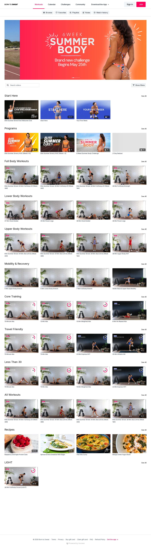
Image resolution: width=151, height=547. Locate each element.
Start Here (11, 95)
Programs (11, 128)
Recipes (9, 429)
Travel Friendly (14, 329)
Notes (87, 12)
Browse (49, 12)
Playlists (75, 12)
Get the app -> (112, 539)
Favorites (62, 12)
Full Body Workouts (17, 161)
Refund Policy (100, 539)
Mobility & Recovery (17, 263)
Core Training (13, 296)
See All (143, 96)
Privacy (61, 539)
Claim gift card (82, 539)
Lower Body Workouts (18, 196)
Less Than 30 (13, 362)
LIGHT (8, 462)
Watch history (102, 12)
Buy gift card (70, 539)
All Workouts (12, 394)
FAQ (91, 539)
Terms (53, 539)
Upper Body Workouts (18, 228)
